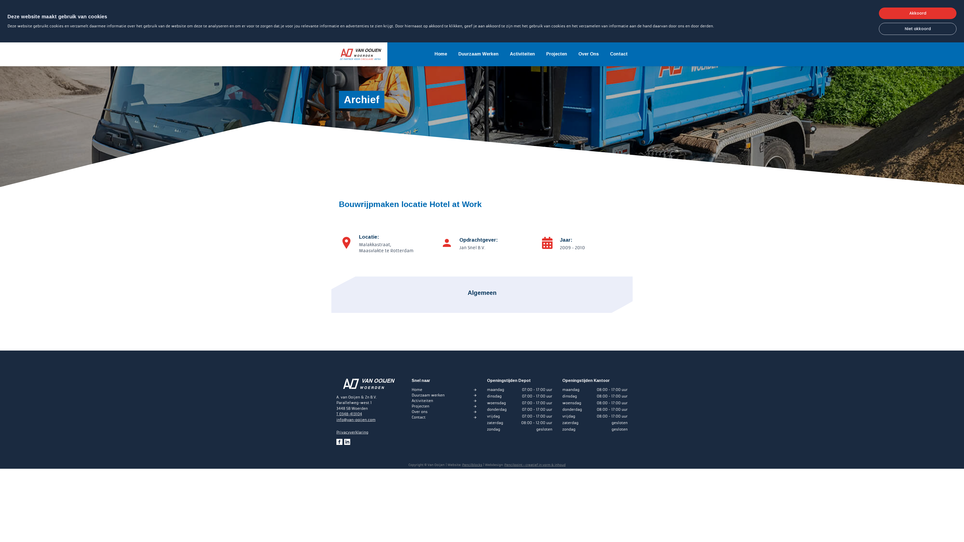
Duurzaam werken (478, 53)
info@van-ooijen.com (356, 420)
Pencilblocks (472, 465)
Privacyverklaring (352, 432)
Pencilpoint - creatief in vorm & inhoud (535, 465)
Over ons (588, 53)
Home (441, 53)
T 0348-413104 (349, 414)
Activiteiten (522, 53)
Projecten (556, 53)
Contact (619, 53)
